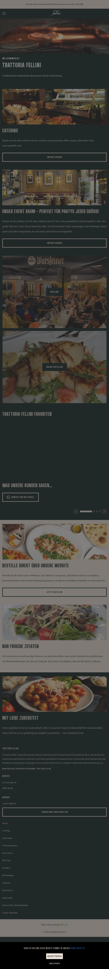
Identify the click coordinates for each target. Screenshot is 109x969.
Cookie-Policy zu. (78, 948)
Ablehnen (54, 963)
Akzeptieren (54, 956)
